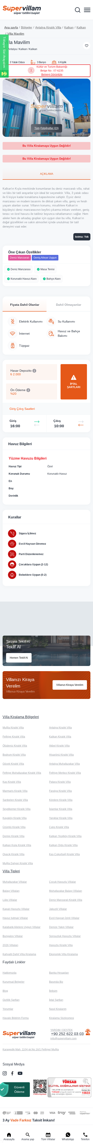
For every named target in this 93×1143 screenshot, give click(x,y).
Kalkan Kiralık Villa (60, 736)
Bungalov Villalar (13, 936)
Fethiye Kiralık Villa (14, 736)
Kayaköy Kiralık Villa (15, 818)
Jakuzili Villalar (58, 909)
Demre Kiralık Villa (13, 836)
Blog (5, 990)
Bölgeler (26, 27)
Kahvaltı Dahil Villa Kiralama (19, 954)
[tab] (46, 174)
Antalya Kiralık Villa (48, 27)
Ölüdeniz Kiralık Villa (15, 745)
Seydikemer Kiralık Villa (16, 809)
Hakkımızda (9, 972)
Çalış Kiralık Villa (59, 827)
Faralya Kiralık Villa (60, 790)
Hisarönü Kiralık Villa (61, 754)
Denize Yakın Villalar (61, 927)
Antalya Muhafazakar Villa (64, 763)
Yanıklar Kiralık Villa (60, 818)
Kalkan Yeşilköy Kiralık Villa (65, 836)
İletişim (53, 990)
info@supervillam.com (63, 1038)
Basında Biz (56, 981)
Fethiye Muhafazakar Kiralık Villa (22, 772)
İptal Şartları (56, 999)
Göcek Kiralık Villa (13, 763)
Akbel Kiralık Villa (59, 745)
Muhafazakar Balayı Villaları (65, 890)
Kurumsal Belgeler (13, 981)
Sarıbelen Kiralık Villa (15, 800)
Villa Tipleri (11, 871)
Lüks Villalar (10, 899)
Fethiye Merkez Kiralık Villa (65, 772)
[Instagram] (5, 1073)
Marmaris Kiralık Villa (15, 790)
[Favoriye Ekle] (86, 45)
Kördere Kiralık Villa (60, 800)
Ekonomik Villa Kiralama (63, 954)
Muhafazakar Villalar (15, 881)
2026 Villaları (10, 945)
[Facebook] (12, 1073)
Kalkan (69, 27)
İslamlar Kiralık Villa (60, 809)
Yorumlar (8, 1008)
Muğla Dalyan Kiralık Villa (18, 863)
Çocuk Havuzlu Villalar (62, 881)
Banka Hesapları (59, 972)
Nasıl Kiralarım (57, 1008)
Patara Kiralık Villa (60, 781)
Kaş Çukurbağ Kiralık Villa (64, 854)
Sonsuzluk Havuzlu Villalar (65, 936)
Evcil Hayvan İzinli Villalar (64, 918)
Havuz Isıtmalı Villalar (15, 918)
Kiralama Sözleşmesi (61, 1018)
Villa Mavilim (15, 33)
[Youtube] (20, 1073)
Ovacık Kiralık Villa (13, 854)
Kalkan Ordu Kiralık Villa (63, 845)
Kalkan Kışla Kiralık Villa (17, 845)
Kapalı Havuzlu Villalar (16, 909)
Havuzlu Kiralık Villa (61, 945)
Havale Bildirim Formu (16, 1018)
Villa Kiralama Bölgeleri (21, 717)
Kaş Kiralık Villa (12, 781)
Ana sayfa (11, 27)
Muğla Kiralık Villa (13, 727)
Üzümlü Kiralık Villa (14, 827)
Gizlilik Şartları (11, 999)
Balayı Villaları (11, 890)
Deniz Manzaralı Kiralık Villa (65, 899)
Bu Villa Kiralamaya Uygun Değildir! (46, 145)
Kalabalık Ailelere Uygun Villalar (21, 927)
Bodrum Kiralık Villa (14, 754)
